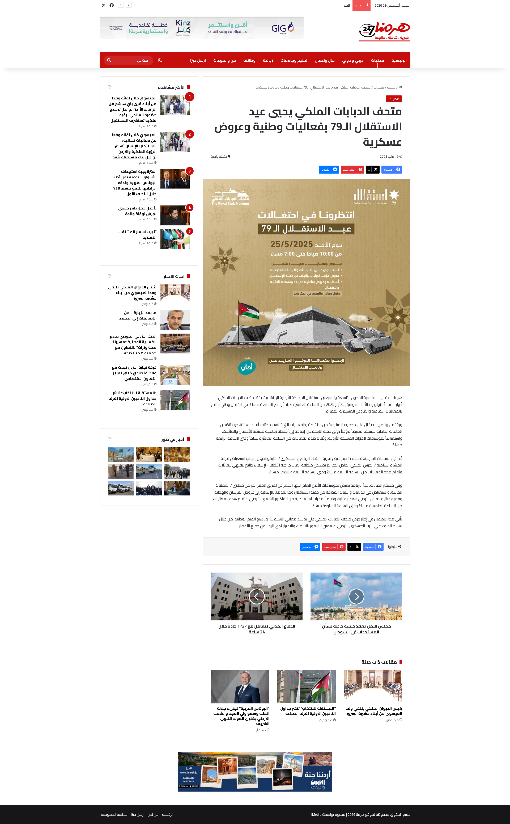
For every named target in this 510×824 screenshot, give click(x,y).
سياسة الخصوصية (114, 814)
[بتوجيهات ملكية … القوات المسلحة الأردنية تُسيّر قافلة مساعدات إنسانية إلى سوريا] (149, 471)
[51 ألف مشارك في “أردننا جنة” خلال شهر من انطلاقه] (121, 454)
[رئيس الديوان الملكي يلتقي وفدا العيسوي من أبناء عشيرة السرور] (373, 686)
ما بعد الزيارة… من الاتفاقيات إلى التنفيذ (137, 315)
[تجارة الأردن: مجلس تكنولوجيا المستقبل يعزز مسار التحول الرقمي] (177, 488)
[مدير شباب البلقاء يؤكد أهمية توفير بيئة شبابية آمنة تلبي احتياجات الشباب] (121, 471)
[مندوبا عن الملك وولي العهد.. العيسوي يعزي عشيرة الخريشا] (149, 488)
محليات (377, 60)
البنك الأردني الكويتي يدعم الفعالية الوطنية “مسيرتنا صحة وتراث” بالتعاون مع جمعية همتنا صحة (281, 5)
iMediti (316, 814)
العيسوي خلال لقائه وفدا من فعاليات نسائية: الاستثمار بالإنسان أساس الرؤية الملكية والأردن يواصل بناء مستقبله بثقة (134, 146)
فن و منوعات (224, 60)
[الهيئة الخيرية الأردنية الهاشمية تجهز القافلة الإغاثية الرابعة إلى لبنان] (121, 488)
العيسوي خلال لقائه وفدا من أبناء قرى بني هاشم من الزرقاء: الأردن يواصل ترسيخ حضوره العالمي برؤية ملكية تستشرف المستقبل (132, 109)
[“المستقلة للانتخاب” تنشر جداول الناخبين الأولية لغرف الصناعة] (306, 686)
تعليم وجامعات (293, 60)
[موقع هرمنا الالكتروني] (384, 32)
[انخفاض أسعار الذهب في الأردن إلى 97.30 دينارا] (177, 454)
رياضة (268, 60)
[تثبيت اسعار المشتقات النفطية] (175, 239)
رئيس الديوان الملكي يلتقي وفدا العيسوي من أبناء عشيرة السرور (373, 711)
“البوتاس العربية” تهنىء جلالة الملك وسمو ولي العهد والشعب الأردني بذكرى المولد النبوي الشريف (241, 716)
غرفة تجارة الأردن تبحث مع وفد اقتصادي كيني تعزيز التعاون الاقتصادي (134, 373)
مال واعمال (325, 60)
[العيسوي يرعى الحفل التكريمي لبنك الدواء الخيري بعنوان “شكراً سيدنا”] (149, 454)
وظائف (249, 60)
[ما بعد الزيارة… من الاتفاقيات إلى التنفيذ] (175, 320)
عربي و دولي (353, 60)
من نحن (153, 814)
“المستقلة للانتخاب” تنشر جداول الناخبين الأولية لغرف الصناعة (308, 711)
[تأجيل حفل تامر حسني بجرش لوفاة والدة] (175, 215)
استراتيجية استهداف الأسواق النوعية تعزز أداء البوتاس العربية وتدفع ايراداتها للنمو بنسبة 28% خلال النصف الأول (134, 182)
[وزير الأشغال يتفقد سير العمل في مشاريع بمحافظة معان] (177, 471)
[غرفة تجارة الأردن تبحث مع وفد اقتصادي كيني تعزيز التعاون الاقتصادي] (175, 375)
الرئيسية (399, 60)
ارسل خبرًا (198, 60)
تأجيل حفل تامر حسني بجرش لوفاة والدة (137, 211)
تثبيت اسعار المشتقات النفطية (136, 234)
